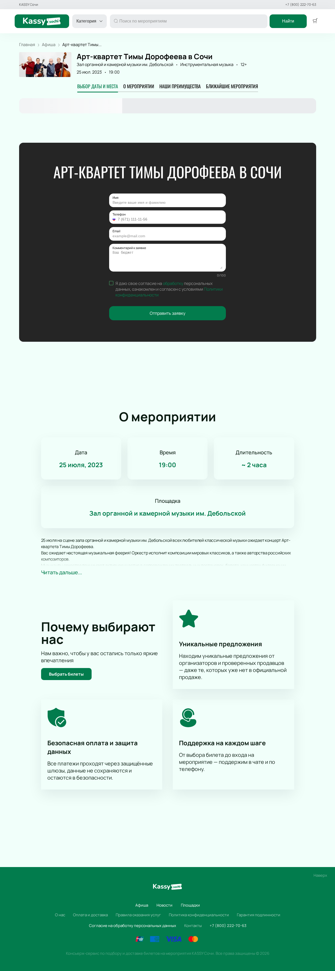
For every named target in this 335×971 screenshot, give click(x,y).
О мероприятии (138, 86)
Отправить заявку (167, 313)
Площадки (190, 905)
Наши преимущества (180, 86)
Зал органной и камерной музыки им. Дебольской (125, 64)
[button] (115, 219)
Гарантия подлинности (258, 915)
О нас (60, 915)
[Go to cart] (315, 21)
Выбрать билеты (66, 674)
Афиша (141, 905)
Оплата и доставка (90, 915)
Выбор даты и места (97, 86)
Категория (86, 21)
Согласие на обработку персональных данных (132, 925)
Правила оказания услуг (138, 915)
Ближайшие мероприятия (232, 86)
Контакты (193, 925)
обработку (173, 283)
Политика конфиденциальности (199, 915)
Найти (288, 21)
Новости (164, 905)
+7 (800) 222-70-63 (300, 4)
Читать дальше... (61, 572)
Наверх (320, 875)
